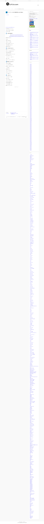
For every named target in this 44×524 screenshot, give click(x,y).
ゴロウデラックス (31, 239)
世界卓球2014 (31, 375)
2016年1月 (31, 129)
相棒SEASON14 (31, 472)
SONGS (30, 177)
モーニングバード (31, 343)
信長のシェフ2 (31, 387)
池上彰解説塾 (31, 456)
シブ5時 (30, 254)
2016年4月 (31, 126)
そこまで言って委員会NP (32, 268)
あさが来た (31, 189)
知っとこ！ (31, 475)
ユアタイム (31, 345)
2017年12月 (31, 106)
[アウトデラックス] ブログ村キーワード (10, 27)
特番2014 (30, 466)
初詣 (30, 393)
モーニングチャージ (31, 342)
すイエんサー (31, 258)
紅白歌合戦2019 (31, 488)
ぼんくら (30, 326)
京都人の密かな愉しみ (32, 382)
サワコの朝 (31, 248)
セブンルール (31, 265)
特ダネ (30, 465)
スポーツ (30, 261)
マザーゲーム (31, 328)
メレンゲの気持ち (31, 339)
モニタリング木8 (31, 344)
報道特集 (30, 403)
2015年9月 (31, 133)
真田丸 (30, 473)
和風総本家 (31, 396)
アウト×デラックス (12, 112)
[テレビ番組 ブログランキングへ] (31, 20)
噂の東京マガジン (31, 399)
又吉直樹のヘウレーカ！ (32, 394)
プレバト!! (31, 319)
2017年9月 (31, 109)
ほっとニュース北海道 (32, 325)
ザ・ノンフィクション (32, 241)
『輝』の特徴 (12, 113)
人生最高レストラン (31, 384)
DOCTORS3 (31, 163)
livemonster (31, 167)
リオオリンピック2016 (32, 352)
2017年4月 (31, 114)
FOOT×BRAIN (31, 165)
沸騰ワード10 (31, 457)
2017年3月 (31, 115)
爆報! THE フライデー (32, 464)
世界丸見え (31, 374)
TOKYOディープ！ (31, 181)
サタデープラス (31, 245)
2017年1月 (31, 117)
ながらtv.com (21, 522)
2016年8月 (31, 122)
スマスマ (30, 263)
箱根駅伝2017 (31, 482)
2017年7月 (31, 111)
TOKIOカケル (31, 180)
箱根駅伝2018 (31, 483)
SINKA (26, 522)
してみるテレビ (31, 253)
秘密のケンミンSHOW (32, 477)
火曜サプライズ (31, 462)
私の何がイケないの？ (32, 476)
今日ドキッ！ (31, 386)
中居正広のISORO (31, 378)
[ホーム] (6, 1)
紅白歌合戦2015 (31, 485)
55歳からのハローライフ (32, 158)
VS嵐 (30, 184)
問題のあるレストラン (32, 397)
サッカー (30, 246)
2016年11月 (31, 119)
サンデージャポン (31, 249)
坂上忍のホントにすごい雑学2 (32, 401)
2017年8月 (31, 110)
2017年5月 (31, 113)
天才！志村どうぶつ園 (32, 406)
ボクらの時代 (31, 324)
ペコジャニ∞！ (31, 322)
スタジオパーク (31, 259)
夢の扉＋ (30, 404)
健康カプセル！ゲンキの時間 (32, 389)
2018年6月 (31, 100)
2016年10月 (31, 120)
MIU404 (30, 170)
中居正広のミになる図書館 (32, 379)
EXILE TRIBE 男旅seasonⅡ (32, 164)
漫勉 (30, 460)
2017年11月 (31, 107)
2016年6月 (31, 124)
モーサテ (30, 341)
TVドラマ (30, 182)
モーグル (30, 340)
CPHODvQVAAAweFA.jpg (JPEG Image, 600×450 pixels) (15, 36)
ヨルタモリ (31, 348)
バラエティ (15, 112)
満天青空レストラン (31, 459)
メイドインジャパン (31, 336)
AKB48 (30, 160)
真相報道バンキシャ (31, 474)
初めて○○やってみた (31, 392)
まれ (30, 333)
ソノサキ (30, 269)
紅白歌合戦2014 (31, 484)
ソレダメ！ (31, 270)
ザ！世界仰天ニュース (32, 242)
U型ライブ (31, 183)
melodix (30, 169)
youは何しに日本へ (31, 185)
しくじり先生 (31, 252)
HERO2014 (31, 166)
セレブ (30, 266)
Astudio (30, 161)
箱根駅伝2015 (31, 480)
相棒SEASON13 (31, 471)
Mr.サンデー (31, 172)
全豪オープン (31, 390)
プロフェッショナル (31, 321)
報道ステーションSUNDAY (32, 402)
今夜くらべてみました (32, 385)
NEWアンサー (31, 174)
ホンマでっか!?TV (31, 327)
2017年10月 (31, 108)
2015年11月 (31, 131)
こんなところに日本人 (32, 240)
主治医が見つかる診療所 (32, 380)
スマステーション (31, 262)
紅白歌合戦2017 (31, 487)
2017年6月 (31, 112)
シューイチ (31, 256)
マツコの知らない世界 (32, 329)
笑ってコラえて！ (31, 478)
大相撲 (30, 405)
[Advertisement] (16, 22)
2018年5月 (31, 101)
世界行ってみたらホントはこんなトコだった (33, 376)
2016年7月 (31, 123)
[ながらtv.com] (12, 4)
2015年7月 (31, 135)
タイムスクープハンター (32, 272)
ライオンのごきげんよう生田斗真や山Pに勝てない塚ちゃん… (11, 117)
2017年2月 (31, 116)
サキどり (30, 244)
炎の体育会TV (31, 463)
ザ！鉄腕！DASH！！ (31, 243)
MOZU (30, 171)
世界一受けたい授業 (31, 373)
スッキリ (30, 260)
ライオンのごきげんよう (32, 349)
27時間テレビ (31, 157)
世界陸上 (30, 377)
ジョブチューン (31, 257)
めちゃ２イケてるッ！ (32, 338)
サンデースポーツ (31, 250)
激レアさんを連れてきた (32, 461)
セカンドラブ (31, 264)
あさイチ (30, 188)
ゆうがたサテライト (31, 346)
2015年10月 (31, 132)
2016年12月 (31, 118)
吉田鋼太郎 (31, 395)
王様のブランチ (31, 468)
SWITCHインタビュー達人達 (32, 179)
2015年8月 (31, 134)
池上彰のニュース (31, 455)
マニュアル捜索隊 (31, 331)
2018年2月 (31, 104)
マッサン (30, 330)
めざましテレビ (31, 337)
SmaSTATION (31, 176)
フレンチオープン (31, 320)
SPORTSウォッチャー (32, 178)
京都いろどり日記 (31, 381)
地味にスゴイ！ (31, 400)
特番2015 (30, 467)
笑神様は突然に (31, 479)
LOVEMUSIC (31, 168)
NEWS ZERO (31, 173)
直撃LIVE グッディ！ (31, 470)
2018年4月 (31, 102)
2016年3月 (31, 127)
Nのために (31, 175)
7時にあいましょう (31, 159)
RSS (30, 30)
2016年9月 (31, 121)
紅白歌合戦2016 (31, 486)
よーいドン (31, 347)
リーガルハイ (31, 351)
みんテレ (30, 335)
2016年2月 (31, 128)
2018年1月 (31, 105)
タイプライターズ (31, 271)
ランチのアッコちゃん (32, 350)
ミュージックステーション (32, 334)
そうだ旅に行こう (31, 267)
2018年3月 (31, 103)
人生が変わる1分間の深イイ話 (32, 383)
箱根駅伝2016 (31, 481)
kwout (23, 36)
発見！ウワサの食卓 (31, 469)
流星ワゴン (31, 458)
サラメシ (30, 247)
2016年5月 (31, 125)
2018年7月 (31, 99)
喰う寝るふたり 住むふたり (32, 398)
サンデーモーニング (31, 251)
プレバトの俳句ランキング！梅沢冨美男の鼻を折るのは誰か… (22, 117)
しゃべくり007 (31, 255)
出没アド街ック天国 (31, 391)
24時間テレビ (31, 156)
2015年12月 (31, 130)
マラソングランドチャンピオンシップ (33, 332)
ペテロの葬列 (31, 323)
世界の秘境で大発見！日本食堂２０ (33, 372)
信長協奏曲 (31, 388)
